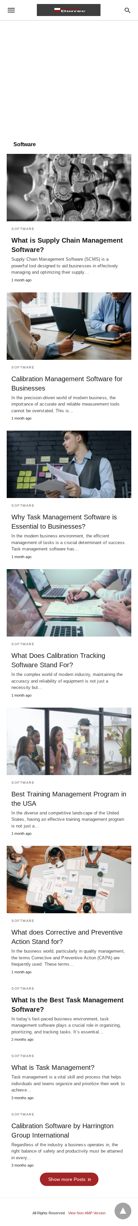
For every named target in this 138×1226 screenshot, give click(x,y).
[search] (127, 10)
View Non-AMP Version (87, 1213)
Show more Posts (66, 1179)
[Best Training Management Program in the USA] (69, 741)
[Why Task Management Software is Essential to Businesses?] (69, 464)
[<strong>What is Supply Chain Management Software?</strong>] (69, 187)
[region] (69, 77)
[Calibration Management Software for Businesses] (69, 326)
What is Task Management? (52, 1067)
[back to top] (123, 1211)
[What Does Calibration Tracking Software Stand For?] (69, 603)
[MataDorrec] (68, 10)
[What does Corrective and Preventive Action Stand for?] (69, 879)
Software (22, 229)
